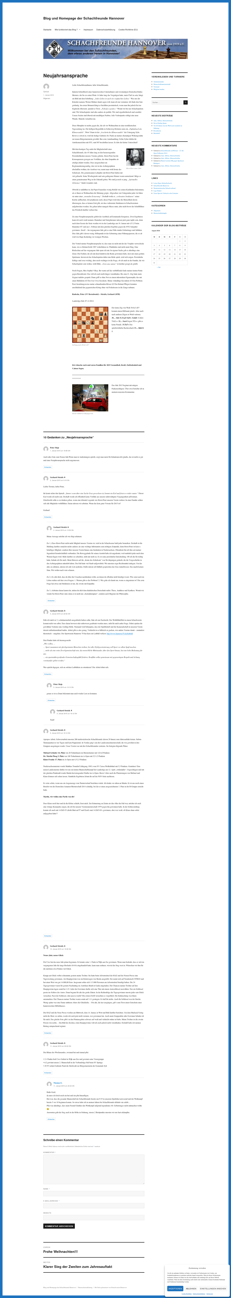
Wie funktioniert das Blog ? (66, 29)
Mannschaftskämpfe (160, 213)
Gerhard (46, 91)
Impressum (209, 1294)
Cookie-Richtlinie (187, 1294)
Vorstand (156, 87)
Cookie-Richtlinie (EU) (128, 29)
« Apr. (159, 267)
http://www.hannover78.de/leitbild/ (120, 633)
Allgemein (46, 98)
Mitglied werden (159, 89)
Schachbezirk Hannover (161, 186)
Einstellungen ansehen (213, 1288)
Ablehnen (191, 1288)
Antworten (47, 467)
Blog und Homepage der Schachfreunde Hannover (83, 18)
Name (46, 1189)
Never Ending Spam (160, 123)
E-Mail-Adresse (51, 1201)
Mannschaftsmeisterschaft (162, 84)
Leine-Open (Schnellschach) (163, 183)
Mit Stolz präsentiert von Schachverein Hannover (111, 1287)
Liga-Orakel (157, 191)
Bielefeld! (157, 133)
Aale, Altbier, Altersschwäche (163, 121)
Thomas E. (57, 1082)
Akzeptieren (175, 1288)
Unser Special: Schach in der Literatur (166, 193)
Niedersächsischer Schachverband (165, 188)
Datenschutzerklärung (199, 1294)
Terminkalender (159, 82)
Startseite (47, 29)
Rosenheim (157, 131)
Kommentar (49, 1152)
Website (47, 1213)
